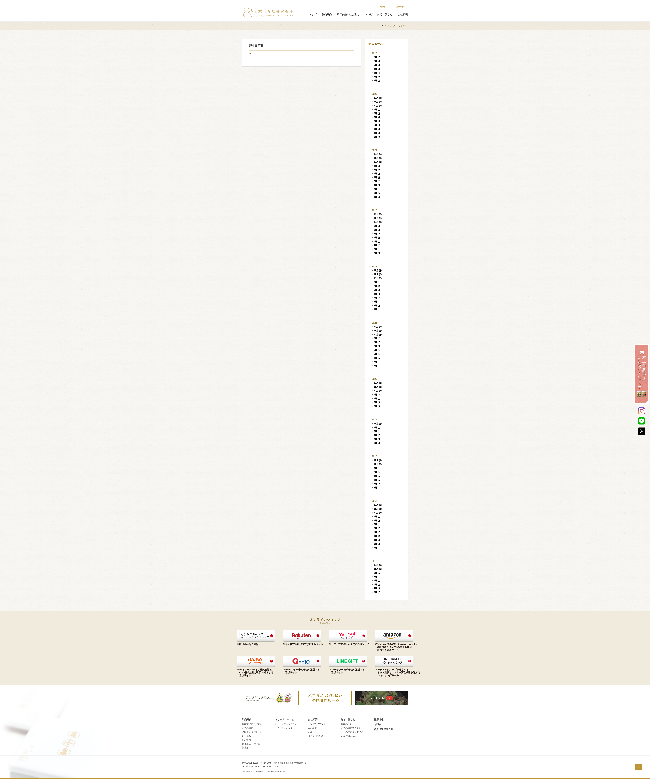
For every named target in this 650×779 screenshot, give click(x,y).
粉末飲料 (246, 740)
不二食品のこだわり (348, 14)
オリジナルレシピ (284, 719)
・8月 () (376, 57)
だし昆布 (246, 736)
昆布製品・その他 (251, 743)
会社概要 (403, 14)
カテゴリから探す (284, 728)
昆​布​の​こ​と (346, 724)
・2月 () (376, 76)
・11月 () (377, 101)
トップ (313, 14)
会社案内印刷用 (315, 736)
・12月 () (377, 98)
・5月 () (376, 69)
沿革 (310, 732)
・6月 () (376, 65)
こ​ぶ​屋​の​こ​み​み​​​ (348, 736)
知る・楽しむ (385, 14)
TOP (381, 26)
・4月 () (376, 72)
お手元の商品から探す (286, 724)
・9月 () (376, 109)
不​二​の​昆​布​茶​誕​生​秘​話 (352, 732)
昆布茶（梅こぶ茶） (252, 724)
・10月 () (377, 105)
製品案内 (327, 14)
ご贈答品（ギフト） (252, 732)
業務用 (245, 747)
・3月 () (376, 133)
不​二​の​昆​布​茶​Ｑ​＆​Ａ (351, 728)
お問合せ (399, 6)
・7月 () (376, 61)
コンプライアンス (317, 724)
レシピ (368, 14)
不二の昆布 (247, 728)
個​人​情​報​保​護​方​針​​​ (383, 729)
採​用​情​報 (381, 6)
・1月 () (376, 80)
